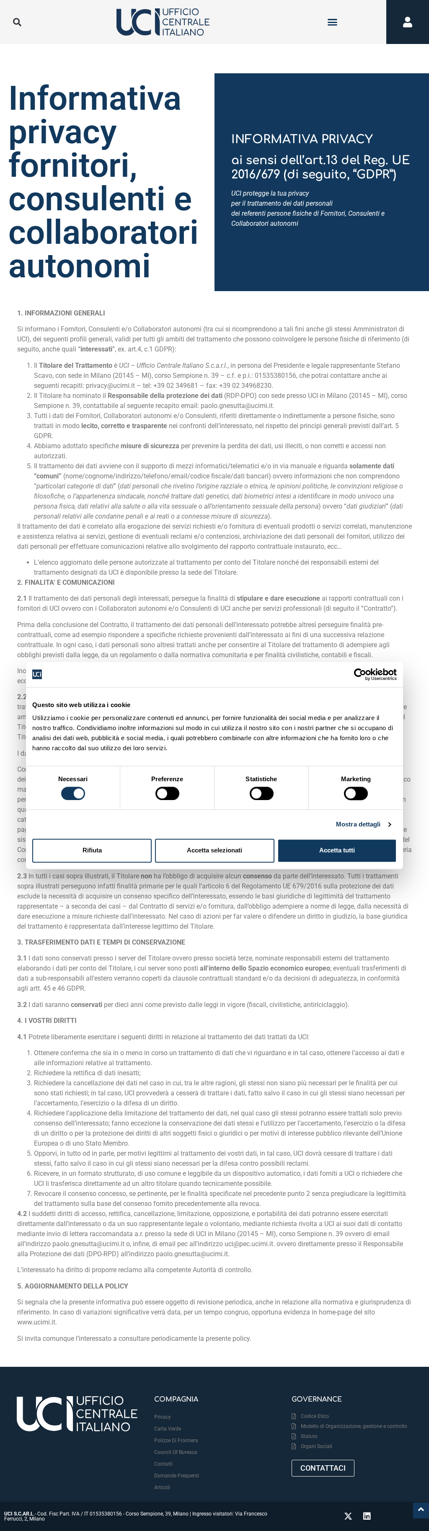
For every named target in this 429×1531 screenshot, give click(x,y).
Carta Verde (167, 1429)
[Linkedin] (367, 1516)
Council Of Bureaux (175, 1452)
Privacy (162, 1417)
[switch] (167, 793)
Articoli (162, 1487)
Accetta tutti (337, 850)
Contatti (163, 1464)
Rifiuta (92, 850)
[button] (333, 22)
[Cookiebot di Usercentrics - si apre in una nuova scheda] (360, 674)
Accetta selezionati (214, 850)
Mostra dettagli (358, 824)
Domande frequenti (176, 1476)
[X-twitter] (348, 1516)
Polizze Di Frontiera (176, 1440)
